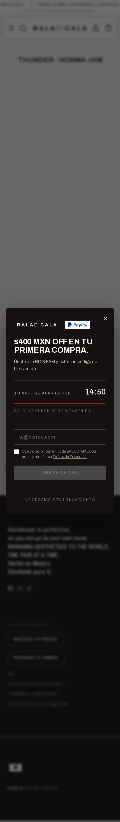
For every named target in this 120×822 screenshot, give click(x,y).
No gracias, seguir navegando (60, 500)
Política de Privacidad (70, 457)
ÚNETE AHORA (60, 472)
